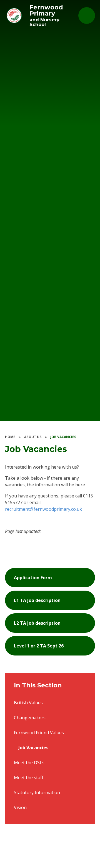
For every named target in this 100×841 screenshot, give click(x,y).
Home (10, 437)
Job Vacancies (63, 437)
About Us (32, 437)
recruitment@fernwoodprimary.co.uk (44, 509)
